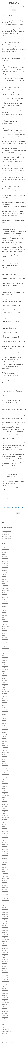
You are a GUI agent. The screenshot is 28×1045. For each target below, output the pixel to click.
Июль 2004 (4, 921)
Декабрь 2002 (5, 956)
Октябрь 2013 (5, 729)
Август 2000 (4, 1004)
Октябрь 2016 (5, 668)
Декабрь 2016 (5, 664)
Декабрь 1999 (5, 1019)
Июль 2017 (4, 651)
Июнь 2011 (4, 779)
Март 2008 (4, 846)
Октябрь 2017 (5, 646)
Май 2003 (4, 947)
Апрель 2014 (5, 722)
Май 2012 (4, 759)
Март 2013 (4, 741)
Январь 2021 (5, 583)
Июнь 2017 (4, 653)
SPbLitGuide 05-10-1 (7, 507)
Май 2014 (4, 720)
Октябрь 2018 (5, 624)
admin (3, 498)
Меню (14, 9)
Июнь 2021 (4, 574)
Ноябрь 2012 (5, 749)
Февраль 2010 (5, 808)
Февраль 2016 (5, 682)
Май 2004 (4, 925)
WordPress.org (5, 1033)
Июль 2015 (4, 695)
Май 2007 (4, 864)
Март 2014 (4, 723)
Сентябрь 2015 (5, 691)
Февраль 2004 (5, 930)
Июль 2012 (4, 756)
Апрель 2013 (5, 740)
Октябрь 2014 (5, 711)
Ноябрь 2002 (5, 957)
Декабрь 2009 (5, 812)
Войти (3, 1028)
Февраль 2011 (5, 786)
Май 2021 (4, 576)
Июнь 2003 (4, 945)
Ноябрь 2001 (5, 977)
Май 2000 (4, 1010)
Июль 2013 (4, 734)
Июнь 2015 (4, 696)
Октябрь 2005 (5, 898)
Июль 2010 (4, 799)
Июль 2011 (4, 777)
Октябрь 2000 (5, 1001)
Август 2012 (4, 754)
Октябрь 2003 (5, 938)
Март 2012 (4, 763)
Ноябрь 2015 (5, 687)
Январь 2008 (5, 849)
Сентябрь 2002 (5, 961)
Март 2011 (4, 785)
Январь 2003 (5, 954)
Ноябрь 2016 (5, 666)
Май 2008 (4, 842)
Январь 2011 (5, 788)
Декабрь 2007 (5, 851)
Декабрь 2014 (5, 707)
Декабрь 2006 (5, 873)
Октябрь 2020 (5, 588)
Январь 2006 (5, 893)
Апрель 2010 (5, 804)
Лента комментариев (7, 1031)
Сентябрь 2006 (5, 878)
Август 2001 (4, 983)
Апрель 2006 (5, 887)
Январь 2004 (5, 932)
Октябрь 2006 (5, 876)
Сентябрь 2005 (5, 900)
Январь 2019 (5, 619)
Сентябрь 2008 (5, 839)
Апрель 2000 (5, 1011)
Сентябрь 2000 (5, 1002)
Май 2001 (4, 988)
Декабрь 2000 (5, 997)
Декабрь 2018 (5, 621)
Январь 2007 (5, 871)
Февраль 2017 (5, 660)
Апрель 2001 (5, 990)
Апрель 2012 (5, 761)
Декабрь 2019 (5, 599)
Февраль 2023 (5, 558)
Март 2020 (4, 594)
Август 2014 (4, 714)
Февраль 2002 (5, 972)
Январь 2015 (5, 705)
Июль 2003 (4, 943)
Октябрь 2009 (5, 815)
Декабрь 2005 (5, 894)
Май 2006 (4, 885)
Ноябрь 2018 (5, 623)
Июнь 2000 (4, 1008)
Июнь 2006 (4, 884)
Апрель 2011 (5, 783)
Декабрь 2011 (5, 768)
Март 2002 (4, 970)
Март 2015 (4, 702)
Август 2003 (4, 941)
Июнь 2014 (4, 718)
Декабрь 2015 (5, 686)
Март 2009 (4, 828)
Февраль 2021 (5, 581)
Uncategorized (13, 498)
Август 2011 (4, 776)
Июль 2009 (4, 821)
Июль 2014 (4, 716)
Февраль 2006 (5, 891)
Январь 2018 (5, 641)
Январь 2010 (5, 810)
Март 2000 (4, 1013)
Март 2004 (4, 929)
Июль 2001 (4, 984)
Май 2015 (4, 698)
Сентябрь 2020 (5, 590)
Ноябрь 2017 (5, 644)
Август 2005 (4, 902)
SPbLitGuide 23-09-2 (6, 534)
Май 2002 (4, 966)
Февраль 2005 (5, 912)
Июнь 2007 (4, 862)
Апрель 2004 (5, 927)
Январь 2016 (5, 684)
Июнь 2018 (4, 632)
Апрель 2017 (5, 657)
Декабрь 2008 (5, 833)
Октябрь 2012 (5, 750)
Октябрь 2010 (5, 794)
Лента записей (5, 1029)
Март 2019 (4, 615)
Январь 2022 (5, 561)
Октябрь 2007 (5, 855)
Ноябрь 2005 (5, 896)
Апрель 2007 (5, 866)
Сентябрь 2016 (5, 669)
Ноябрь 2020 (5, 587)
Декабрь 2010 (5, 790)
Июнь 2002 (4, 965)
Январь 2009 (5, 831)
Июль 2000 (4, 1006)
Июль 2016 (4, 673)
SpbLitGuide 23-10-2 (6, 531)
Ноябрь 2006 (5, 875)
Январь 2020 (5, 597)
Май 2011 (4, 781)
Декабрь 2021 (5, 563)
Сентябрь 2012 (5, 752)
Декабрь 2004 (5, 916)
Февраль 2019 (5, 617)
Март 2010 (4, 806)
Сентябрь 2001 (5, 981)
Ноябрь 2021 (5, 565)
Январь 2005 (5, 914)
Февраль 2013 (5, 743)
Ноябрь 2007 (5, 853)
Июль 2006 (4, 882)
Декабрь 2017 (5, 642)
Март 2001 (4, 992)
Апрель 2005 (5, 909)
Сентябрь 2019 (5, 605)
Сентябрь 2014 (5, 713)
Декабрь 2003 (5, 934)
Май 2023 (4, 552)
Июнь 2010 (4, 801)
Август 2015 (4, 693)
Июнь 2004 (4, 923)
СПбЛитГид (14, 3)
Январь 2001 (5, 995)
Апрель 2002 (5, 968)
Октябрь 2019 (5, 603)
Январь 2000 (5, 1017)
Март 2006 (4, 889)
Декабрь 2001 (5, 975)
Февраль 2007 (5, 869)
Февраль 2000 (5, 1015)
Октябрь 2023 (5, 547)
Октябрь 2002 (5, 959)
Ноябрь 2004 (5, 918)
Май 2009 (4, 824)
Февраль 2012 (5, 765)
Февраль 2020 (5, 596)
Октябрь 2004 (5, 920)
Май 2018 (4, 633)
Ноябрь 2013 (5, 727)
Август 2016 (4, 671)
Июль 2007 (4, 860)
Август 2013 (4, 732)
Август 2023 (4, 551)
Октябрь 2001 (5, 979)
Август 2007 (4, 858)
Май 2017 (4, 655)
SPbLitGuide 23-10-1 (6, 533)
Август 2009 (4, 819)
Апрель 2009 (5, 826)
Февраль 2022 (5, 560)
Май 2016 (4, 677)
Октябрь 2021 (5, 567)
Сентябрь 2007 (5, 857)
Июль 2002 (4, 963)
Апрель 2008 (5, 844)
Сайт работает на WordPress (8, 1042)
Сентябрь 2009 (5, 817)
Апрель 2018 (5, 635)
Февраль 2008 (5, 848)
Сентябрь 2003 (5, 939)
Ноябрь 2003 (5, 936)
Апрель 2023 (5, 554)
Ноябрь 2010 (5, 792)
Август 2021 (4, 570)
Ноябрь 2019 (5, 601)
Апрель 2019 (5, 614)
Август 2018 (4, 628)
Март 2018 (4, 637)
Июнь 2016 (4, 675)
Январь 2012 (5, 767)
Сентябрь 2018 (5, 626)
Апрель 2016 (5, 678)
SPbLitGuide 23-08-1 (6, 538)
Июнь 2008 (4, 840)
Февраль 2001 (5, 993)
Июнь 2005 (4, 905)
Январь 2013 (5, 745)
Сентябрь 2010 (5, 795)
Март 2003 (4, 950)
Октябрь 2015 (5, 689)
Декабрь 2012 (5, 747)
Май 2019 (4, 612)
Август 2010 (4, 797)
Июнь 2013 (4, 736)
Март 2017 (4, 659)
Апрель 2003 (5, 948)
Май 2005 (4, 907)
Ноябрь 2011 (5, 770)
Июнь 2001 (4, 986)
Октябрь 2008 (5, 837)
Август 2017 (4, 650)
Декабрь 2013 (5, 725)
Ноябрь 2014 (5, 709)
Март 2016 (4, 680)
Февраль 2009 (5, 830)
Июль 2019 (4, 608)
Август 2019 (4, 606)
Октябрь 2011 (5, 772)
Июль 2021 (4, 572)
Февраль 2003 (5, 952)
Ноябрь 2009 (5, 813)
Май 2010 (4, 803)
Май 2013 (4, 738)
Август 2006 (4, 880)
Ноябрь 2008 (5, 835)
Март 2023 (4, 556)
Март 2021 (4, 579)
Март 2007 (4, 867)
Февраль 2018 (5, 639)
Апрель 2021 (5, 578)
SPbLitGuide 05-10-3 (20, 507)
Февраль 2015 (5, 704)
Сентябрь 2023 (5, 549)
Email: (3, 522)
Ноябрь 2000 (5, 999)
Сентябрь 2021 (5, 569)
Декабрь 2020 (5, 585)
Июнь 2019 (4, 610)
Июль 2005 (4, 903)
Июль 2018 (4, 630)
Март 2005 (4, 911)
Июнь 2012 (4, 758)
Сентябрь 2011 (5, 774)
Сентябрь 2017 (5, 648)
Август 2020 (4, 592)
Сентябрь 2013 (5, 731)
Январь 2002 (5, 974)
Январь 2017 (5, 662)
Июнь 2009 (4, 822)
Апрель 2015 (5, 700)
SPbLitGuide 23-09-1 (6, 536)
